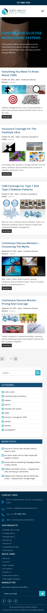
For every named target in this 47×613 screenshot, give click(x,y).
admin (18, 80)
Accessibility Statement (36, 610)
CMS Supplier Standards (11, 579)
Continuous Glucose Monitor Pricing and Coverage (19, 301)
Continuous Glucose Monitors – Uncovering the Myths (21, 244)
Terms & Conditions (20, 610)
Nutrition (7, 426)
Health (6, 413)
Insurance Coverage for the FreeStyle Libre (19, 130)
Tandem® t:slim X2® (10, 547)
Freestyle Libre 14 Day (11, 530)
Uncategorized (9, 430)
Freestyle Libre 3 (9, 537)
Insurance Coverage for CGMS (15, 417)
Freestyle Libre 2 (9, 533)
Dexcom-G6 (7, 540)
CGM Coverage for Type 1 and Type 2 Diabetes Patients (20, 187)
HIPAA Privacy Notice (10, 575)
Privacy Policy (7, 610)
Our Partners (7, 569)
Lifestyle (7, 421)
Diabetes (7, 400)
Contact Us (7, 572)
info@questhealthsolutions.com (25, 508)
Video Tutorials (8, 565)
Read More (7, 117)
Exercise (7, 405)
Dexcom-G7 (7, 543)
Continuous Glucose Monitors (15, 396)
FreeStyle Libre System (12, 409)
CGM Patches (8, 550)
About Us (6, 558)
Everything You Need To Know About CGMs (20, 73)
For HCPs (6, 562)
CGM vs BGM (9, 392)
